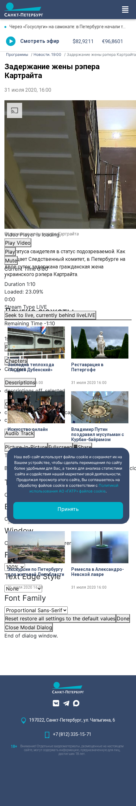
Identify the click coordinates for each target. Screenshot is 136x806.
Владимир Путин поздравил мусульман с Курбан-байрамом (97, 434)
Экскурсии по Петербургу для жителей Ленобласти (36, 572)
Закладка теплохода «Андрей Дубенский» (31, 367)
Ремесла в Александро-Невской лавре (97, 572)
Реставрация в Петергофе (87, 367)
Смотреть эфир (39, 41)
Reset (60, 618)
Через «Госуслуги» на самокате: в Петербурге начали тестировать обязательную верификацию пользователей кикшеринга (70, 26)
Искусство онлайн (28, 429)
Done (123, 618)
